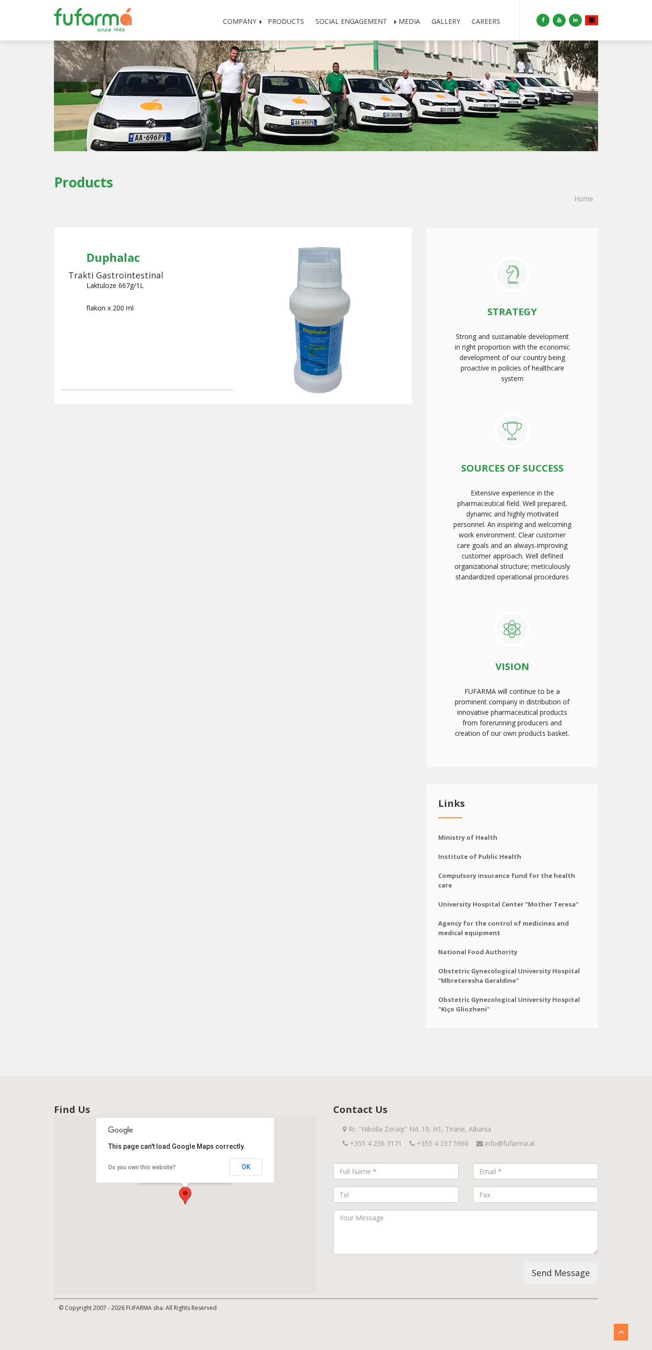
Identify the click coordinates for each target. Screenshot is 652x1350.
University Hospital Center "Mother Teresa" (508, 904)
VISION (512, 666)
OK (246, 1167)
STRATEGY (512, 311)
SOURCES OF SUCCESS (512, 468)
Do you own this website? (142, 1167)
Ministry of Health (467, 837)
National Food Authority (477, 952)
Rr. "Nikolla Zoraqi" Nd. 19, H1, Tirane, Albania (419, 1129)
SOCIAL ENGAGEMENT (351, 21)
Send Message (561, 1272)
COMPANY (239, 21)
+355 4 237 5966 (443, 1143)
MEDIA (409, 21)
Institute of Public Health (479, 856)
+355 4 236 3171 (376, 1143)
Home (583, 198)
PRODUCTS (286, 21)
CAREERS (486, 21)
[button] (185, 1196)
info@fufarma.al (510, 1143)
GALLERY (445, 21)
